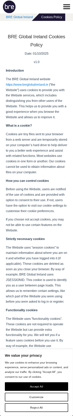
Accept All (36, 386)
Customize (36, 397)
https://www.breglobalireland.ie (27, 84)
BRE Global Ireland (19, 17)
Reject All (36, 407)
